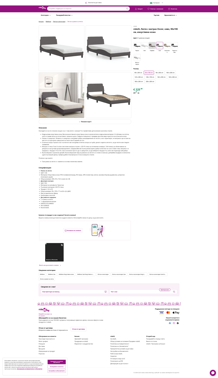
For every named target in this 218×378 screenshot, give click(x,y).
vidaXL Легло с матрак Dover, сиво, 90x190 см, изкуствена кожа (155, 30)
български (156, 3)
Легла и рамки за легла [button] (47, 279)
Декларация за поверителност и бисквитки (29, 369)
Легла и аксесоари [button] (103, 274)
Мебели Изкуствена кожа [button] (66, 274)
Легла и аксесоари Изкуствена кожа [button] (138, 274)
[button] (93, 3)
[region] (35, 366)
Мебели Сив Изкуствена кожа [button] (86, 274)
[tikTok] (178, 323)
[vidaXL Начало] (42, 7)
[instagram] (174, 323)
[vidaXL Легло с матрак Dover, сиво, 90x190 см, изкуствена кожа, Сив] (61, 48)
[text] (138, 90)
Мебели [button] (42, 274)
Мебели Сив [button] (51, 274)
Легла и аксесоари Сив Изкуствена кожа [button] (158, 274)
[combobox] (88, 8)
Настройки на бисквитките (119, 351)
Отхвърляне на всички (56, 366)
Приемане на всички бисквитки (56, 362)
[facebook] (170, 323)
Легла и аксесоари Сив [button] (119, 274)
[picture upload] (97, 230)
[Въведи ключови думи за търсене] (127, 8)
